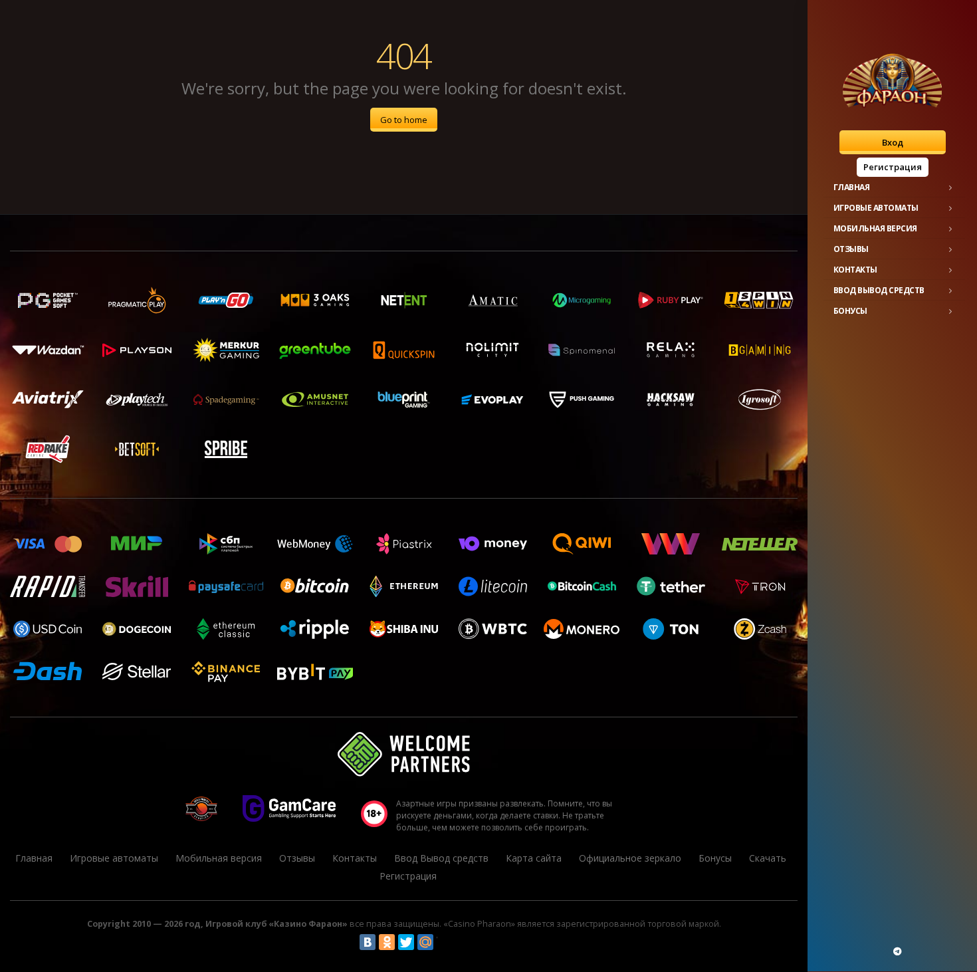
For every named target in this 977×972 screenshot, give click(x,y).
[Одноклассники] (387, 942)
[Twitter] (406, 942)
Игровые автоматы (876, 207)
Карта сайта (534, 858)
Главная (851, 187)
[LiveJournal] (445, 942)
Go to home (403, 120)
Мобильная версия (875, 228)
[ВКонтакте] (368, 942)
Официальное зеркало (630, 858)
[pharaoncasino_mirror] (897, 951)
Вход (892, 142)
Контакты (855, 269)
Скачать (767, 858)
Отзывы (851, 249)
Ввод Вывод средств (878, 290)
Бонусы (850, 310)
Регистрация (892, 167)
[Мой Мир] (425, 942)
